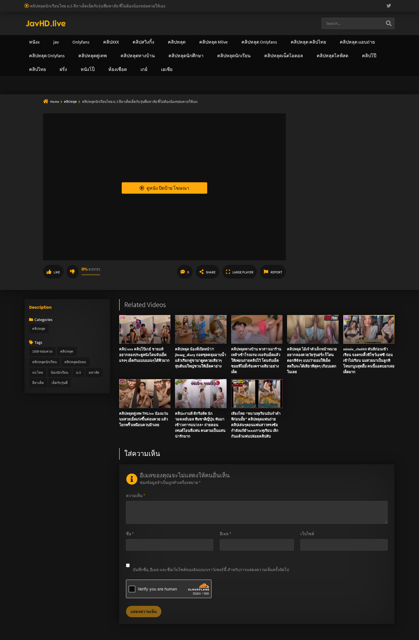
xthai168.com (169, 47)
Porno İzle (220, 96)
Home (54, 101)
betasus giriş (374, 8)
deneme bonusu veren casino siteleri (231, 2)
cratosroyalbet (50, 14)
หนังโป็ (280, 36)
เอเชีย (311, 36)
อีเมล (225, 533)
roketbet (138, 14)
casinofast (118, 2)
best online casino (249, 8)
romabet (121, 14)
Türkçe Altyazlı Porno (60, 20)
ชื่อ (130, 533)
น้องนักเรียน (59, 372)
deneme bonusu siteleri (351, 2)
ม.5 (78, 372)
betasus (394, 8)
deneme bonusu (27, 8)
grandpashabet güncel (197, 14)
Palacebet (98, 2)
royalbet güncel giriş (69, 2)
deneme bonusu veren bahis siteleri (158, 8)
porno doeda (40, 2)
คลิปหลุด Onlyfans (158, 36)
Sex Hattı (32, 20)
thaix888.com (64, 71)
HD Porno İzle (196, 96)
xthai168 (252, 96)
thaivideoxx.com (163, 59)
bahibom (137, 2)
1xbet (356, 8)
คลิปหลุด (71, 101)
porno (5, 2)
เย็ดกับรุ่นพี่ (60, 383)
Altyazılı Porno (169, 96)
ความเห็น (135, 495)
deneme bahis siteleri (284, 2)
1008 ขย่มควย (42, 351)
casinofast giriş (98, 14)
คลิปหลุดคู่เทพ (208, 36)
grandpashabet (162, 14)
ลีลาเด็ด (38, 383)
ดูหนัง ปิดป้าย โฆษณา (168, 188)
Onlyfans (37, 36)
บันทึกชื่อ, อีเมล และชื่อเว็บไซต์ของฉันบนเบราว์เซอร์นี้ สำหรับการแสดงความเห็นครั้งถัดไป (211, 569)
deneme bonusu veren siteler (173, 2)
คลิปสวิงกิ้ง (75, 36)
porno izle (20, 2)
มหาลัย (94, 372)
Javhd (236, 96)
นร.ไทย (37, 372)
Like (57, 272)
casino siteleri (316, 2)
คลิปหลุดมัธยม (75, 362)
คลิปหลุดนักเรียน (44, 362)
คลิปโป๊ (248, 36)
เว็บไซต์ (307, 533)
